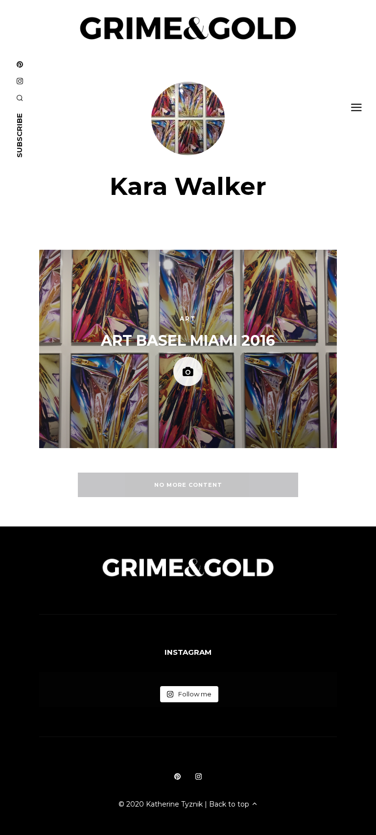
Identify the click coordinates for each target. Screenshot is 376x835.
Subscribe (19, 135)
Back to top (230, 804)
